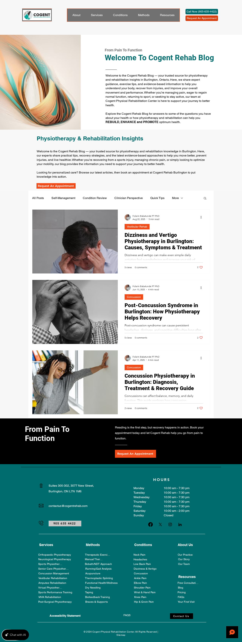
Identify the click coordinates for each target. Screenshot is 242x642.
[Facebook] (150, 524)
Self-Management (63, 198)
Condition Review (95, 198)
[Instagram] (170, 524)
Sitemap (121, 635)
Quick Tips (157, 198)
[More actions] (202, 217)
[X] (160, 524)
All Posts (38, 198)
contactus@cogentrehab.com (68, 506)
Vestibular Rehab (137, 226)
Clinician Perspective (128, 198)
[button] (205, 199)
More (175, 198)
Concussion (134, 296)
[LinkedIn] (180, 524)
